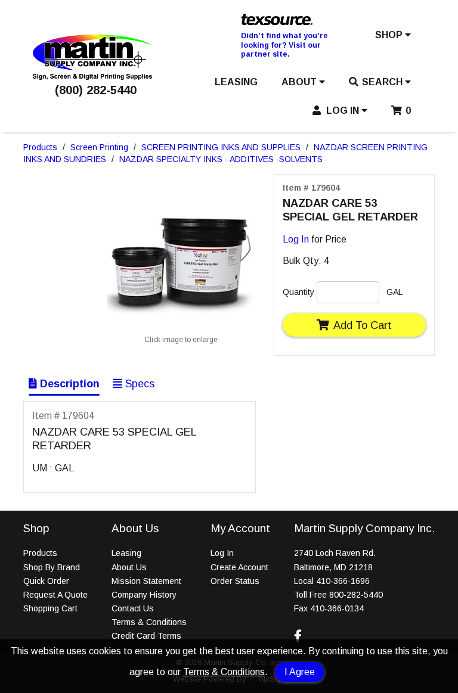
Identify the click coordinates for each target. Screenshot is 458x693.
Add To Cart (362, 325)
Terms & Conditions (224, 672)
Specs (138, 384)
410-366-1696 (343, 581)
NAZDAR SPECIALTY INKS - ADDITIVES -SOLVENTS (221, 159)
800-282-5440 (356, 594)
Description (68, 384)
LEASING (236, 82)
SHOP (390, 35)
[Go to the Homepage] (92, 77)
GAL (394, 292)
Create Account (239, 567)
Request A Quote (55, 594)
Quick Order (46, 581)
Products (40, 147)
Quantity (298, 292)
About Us (129, 567)
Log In (296, 239)
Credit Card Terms (146, 636)
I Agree (299, 672)
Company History (144, 594)
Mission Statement (146, 581)
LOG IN (342, 110)
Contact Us (133, 608)
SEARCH (383, 82)
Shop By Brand (51, 567)
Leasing (126, 553)
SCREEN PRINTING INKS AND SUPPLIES (221, 147)
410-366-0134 (337, 608)
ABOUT (300, 82)
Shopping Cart (50, 608)
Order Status (235, 581)
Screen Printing (99, 147)
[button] (393, 37)
